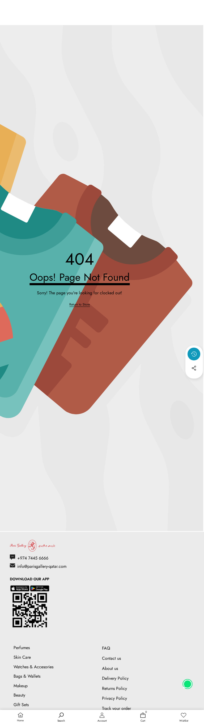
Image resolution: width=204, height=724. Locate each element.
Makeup (21, 686)
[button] (194, 382)
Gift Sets (21, 705)
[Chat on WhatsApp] (187, 682)
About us (110, 668)
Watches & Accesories (33, 667)
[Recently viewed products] (194, 354)
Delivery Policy (115, 678)
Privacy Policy (114, 698)
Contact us (111, 658)
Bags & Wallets (27, 676)
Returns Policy (114, 688)
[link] (79, 304)
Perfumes (22, 648)
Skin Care (22, 657)
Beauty (19, 695)
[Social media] (194, 368)
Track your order (116, 708)
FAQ (106, 648)
